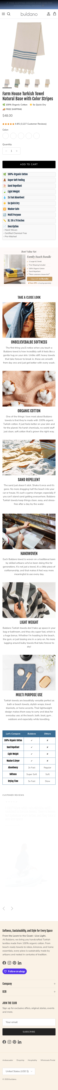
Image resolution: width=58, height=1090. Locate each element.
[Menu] (3, 13)
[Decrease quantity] (5, 151)
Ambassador (7, 1060)
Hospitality (32, 1060)
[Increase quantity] (17, 151)
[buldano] (29, 14)
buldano (12, 1079)
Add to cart (29, 164)
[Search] (10, 13)
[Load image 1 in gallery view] (29, 48)
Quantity (7, 144)
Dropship (20, 1060)
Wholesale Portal (48, 1060)
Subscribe (29, 1031)
